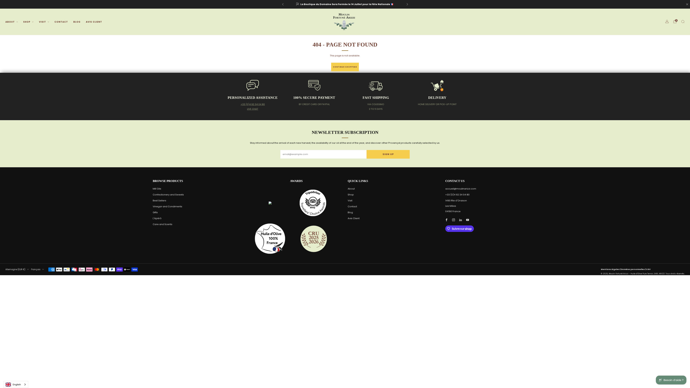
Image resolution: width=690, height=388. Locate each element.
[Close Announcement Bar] (687, 4)
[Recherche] (683, 21)
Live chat (252, 109)
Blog (76, 21)
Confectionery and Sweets (168, 194)
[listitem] (345, 4)
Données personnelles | (633, 269)
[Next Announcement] (407, 4)
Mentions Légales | (611, 269)
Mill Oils (157, 188)
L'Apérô (157, 218)
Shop (26, 21)
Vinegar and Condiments (167, 206)
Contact (61, 21)
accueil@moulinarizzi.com (460, 188)
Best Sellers (159, 200)
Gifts (155, 212)
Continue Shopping (345, 67)
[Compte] (667, 21)
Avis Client (94, 21)
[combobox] (16, 384)
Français (35, 269)
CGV (648, 269)
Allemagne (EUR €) (15, 269)
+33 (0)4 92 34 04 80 (253, 104)
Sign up (388, 154)
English (17, 384)
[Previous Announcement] (282, 4)
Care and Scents (162, 224)
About (10, 21)
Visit (42, 21)
